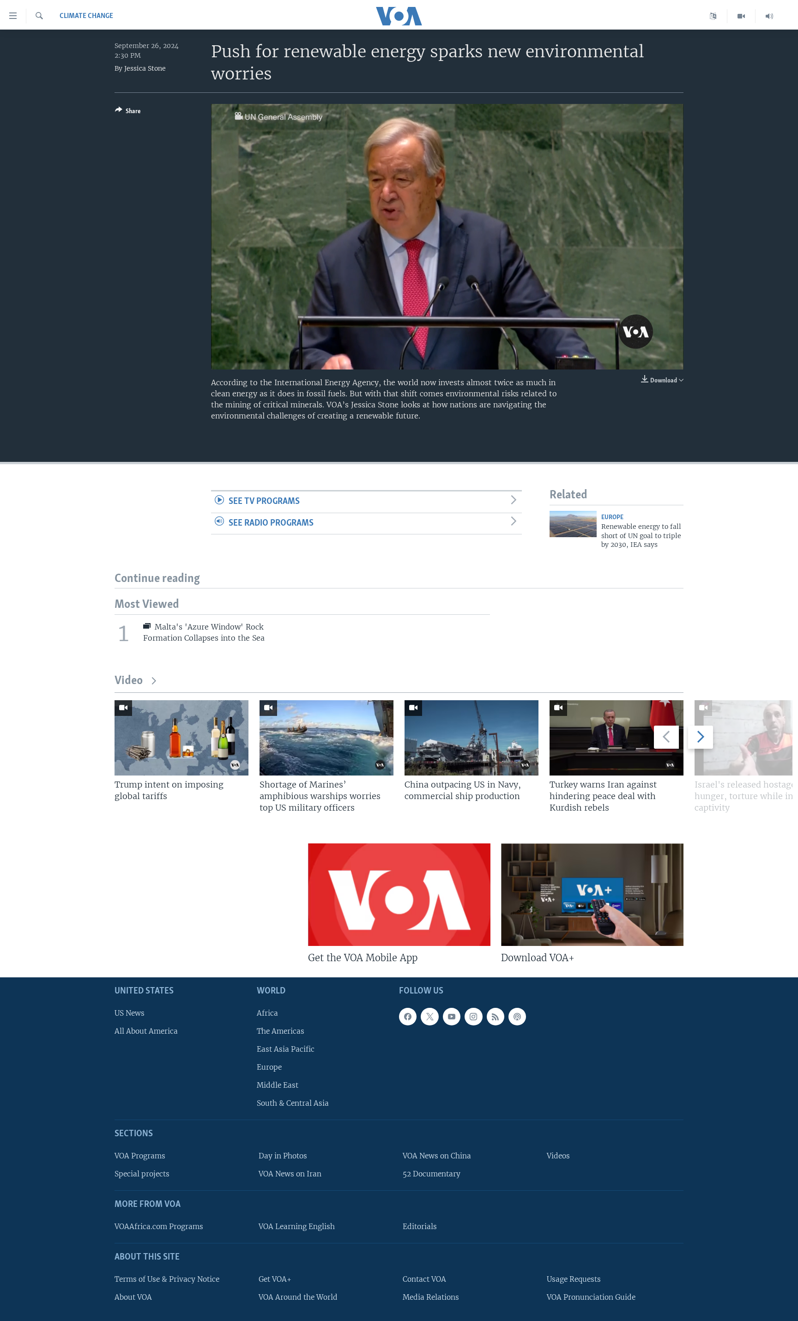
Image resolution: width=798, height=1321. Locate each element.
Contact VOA (424, 1279)
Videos (558, 1155)
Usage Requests (574, 1279)
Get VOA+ (275, 1279)
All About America (146, 1031)
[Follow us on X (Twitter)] (429, 1016)
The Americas (280, 1031)
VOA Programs (140, 1155)
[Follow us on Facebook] (408, 1016)
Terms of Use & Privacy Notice (167, 1279)
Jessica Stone (145, 68)
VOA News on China (437, 1155)
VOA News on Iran (290, 1174)
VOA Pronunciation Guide (591, 1297)
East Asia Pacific (285, 1049)
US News (130, 1013)
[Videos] (741, 16)
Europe (612, 517)
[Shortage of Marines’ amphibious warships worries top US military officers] (326, 738)
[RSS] (495, 1016)
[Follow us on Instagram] (473, 1016)
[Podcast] (517, 1016)
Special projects (142, 1174)
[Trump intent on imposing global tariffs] (181, 738)
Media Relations (431, 1297)
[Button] (128, 112)
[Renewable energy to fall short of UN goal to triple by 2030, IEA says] (573, 524)
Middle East (277, 1085)
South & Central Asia (293, 1103)
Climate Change (86, 16)
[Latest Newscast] (769, 16)
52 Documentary (431, 1174)
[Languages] (713, 16)
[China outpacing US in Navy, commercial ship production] (471, 738)
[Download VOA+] (592, 894)
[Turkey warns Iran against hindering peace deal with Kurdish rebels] (616, 738)
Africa (267, 1013)
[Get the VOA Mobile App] (399, 894)
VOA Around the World (298, 1297)
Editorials (420, 1226)
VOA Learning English (297, 1226)
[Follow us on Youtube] (451, 1016)
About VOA (133, 1297)
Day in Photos (283, 1155)
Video (129, 681)
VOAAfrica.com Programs (159, 1226)
